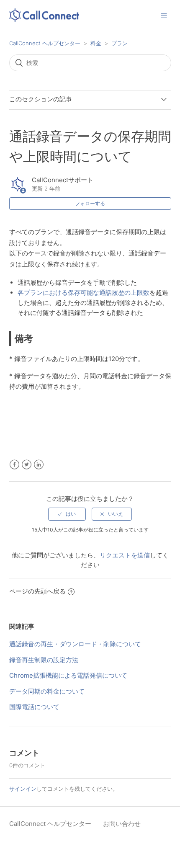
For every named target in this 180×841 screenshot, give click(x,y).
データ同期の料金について (47, 691)
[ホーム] (44, 17)
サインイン (22, 788)
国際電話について (34, 707)
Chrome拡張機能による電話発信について (68, 675)
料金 (95, 43)
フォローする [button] (90, 203)
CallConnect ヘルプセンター (44, 43)
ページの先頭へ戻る (37, 591)
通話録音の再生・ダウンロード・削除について (75, 644)
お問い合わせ (122, 824)
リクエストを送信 (125, 555)
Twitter (26, 464)
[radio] (67, 514)
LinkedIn (38, 464)
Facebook (14, 464)
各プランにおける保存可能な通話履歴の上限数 (83, 293)
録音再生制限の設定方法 (43, 660)
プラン (119, 43)
